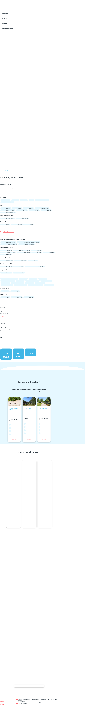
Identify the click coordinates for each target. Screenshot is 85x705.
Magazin (2, 704)
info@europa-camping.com (22, 703)
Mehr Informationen (8, 232)
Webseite (2, 316)
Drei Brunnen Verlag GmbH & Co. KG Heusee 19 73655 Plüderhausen (24, 700)
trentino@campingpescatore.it (6, 314)
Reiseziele (2, 701)
